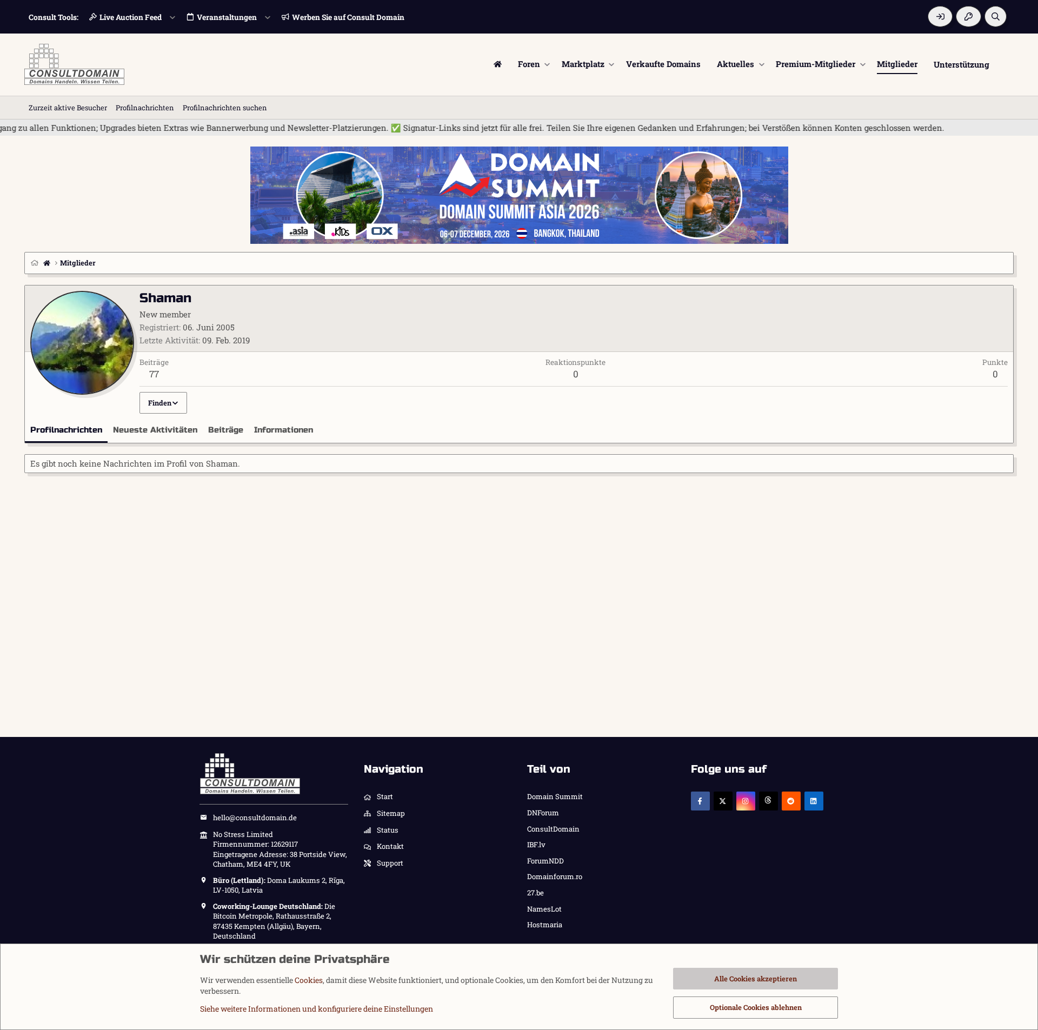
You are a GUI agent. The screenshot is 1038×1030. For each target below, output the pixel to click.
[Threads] (768, 801)
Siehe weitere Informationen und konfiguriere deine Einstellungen (316, 1009)
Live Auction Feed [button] (130, 17)
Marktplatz (583, 63)
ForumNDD (545, 861)
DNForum (543, 813)
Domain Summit (555, 796)
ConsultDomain (553, 829)
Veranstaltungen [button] (227, 17)
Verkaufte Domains (663, 63)
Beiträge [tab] (225, 430)
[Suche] (995, 16)
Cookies (309, 980)
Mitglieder (897, 63)
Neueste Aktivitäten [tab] (155, 430)
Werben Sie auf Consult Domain (348, 17)
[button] (547, 64)
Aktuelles (735, 63)
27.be (535, 893)
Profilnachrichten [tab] (66, 430)
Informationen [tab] (283, 430)
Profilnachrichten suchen (225, 107)
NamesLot (544, 909)
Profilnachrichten (145, 107)
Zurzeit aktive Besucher (68, 107)
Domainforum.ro (554, 876)
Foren (529, 63)
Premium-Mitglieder (815, 63)
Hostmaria (544, 924)
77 (154, 374)
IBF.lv (536, 844)
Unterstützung (961, 63)
